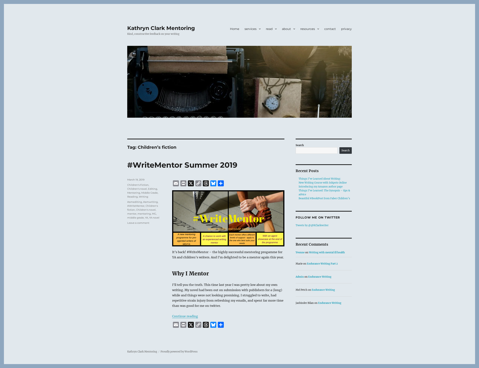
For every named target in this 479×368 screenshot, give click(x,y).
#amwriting (150, 201)
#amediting (134, 201)
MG (154, 213)
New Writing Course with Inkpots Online (323, 182)
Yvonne (300, 252)
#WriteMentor (135, 205)
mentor (131, 213)
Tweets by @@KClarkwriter (312, 225)
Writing (143, 196)
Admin (300, 276)
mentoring (144, 213)
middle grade (135, 217)
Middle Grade (149, 192)
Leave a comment (138, 222)
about (286, 29)
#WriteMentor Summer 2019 (182, 165)
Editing (152, 188)
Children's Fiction (138, 184)
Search (300, 145)
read (269, 29)
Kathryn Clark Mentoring (161, 28)
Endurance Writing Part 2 (322, 263)
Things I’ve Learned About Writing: (320, 178)
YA (146, 217)
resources (307, 29)
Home (234, 29)
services (251, 29)
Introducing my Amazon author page (321, 186)
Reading (132, 196)
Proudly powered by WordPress (179, 351)
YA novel (154, 217)
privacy (346, 29)
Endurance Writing (319, 276)
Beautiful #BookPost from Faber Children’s (324, 198)
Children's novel (137, 188)
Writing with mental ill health (327, 252)
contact (330, 29)
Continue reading (185, 316)
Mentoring (133, 192)
